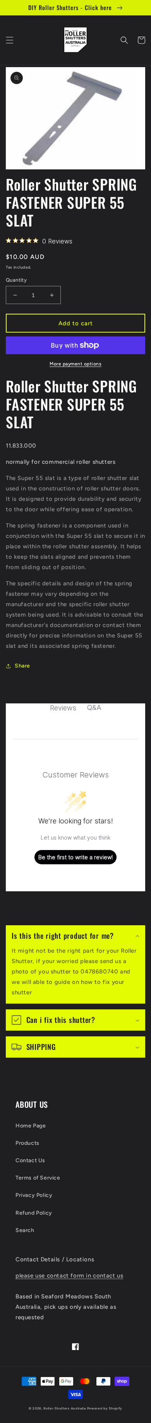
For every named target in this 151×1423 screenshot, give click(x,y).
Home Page (30, 1125)
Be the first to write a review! (75, 857)
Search (24, 1230)
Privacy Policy (33, 1195)
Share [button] (22, 665)
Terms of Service (37, 1178)
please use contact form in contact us (69, 1275)
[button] (9, 40)
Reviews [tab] (63, 708)
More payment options (75, 364)
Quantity (16, 280)
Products (27, 1143)
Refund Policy (33, 1213)
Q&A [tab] (94, 707)
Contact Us (30, 1160)
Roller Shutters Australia (64, 1408)
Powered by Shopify (105, 1408)
